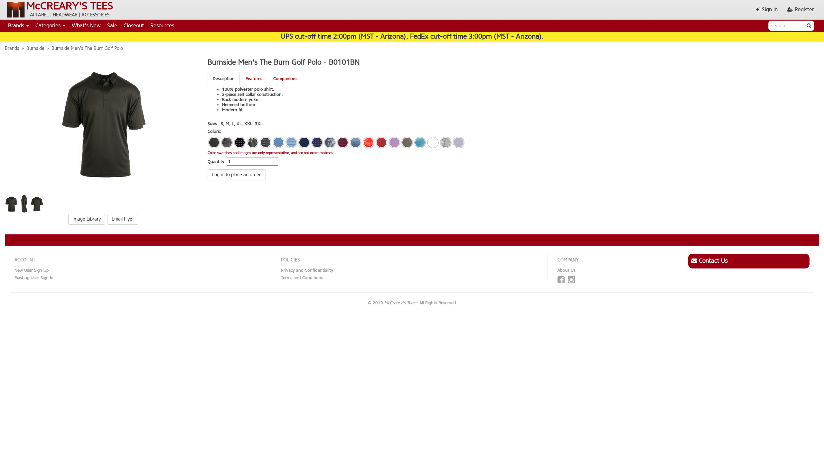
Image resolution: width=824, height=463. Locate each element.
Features (254, 78)
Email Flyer (123, 219)
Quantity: (217, 161)
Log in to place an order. (237, 175)
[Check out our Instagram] (571, 280)
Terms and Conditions (302, 277)
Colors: (214, 131)
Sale (112, 25)
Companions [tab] (285, 78)
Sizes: (213, 123)
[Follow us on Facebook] (561, 280)
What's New (86, 25)
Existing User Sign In (33, 277)
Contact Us (712, 261)
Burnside (35, 48)
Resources (162, 25)
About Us (566, 270)
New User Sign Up (31, 270)
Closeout (134, 25)
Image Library (86, 219)
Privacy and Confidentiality (307, 270)
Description (224, 78)
